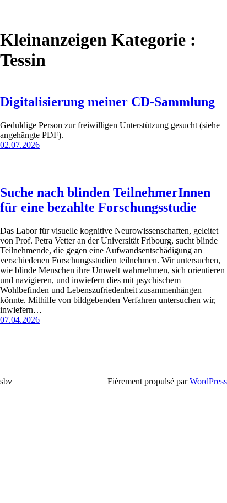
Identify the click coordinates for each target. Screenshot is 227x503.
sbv (6, 381)
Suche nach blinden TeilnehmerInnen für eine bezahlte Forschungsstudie (105, 199)
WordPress (208, 381)
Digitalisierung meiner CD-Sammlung (107, 102)
